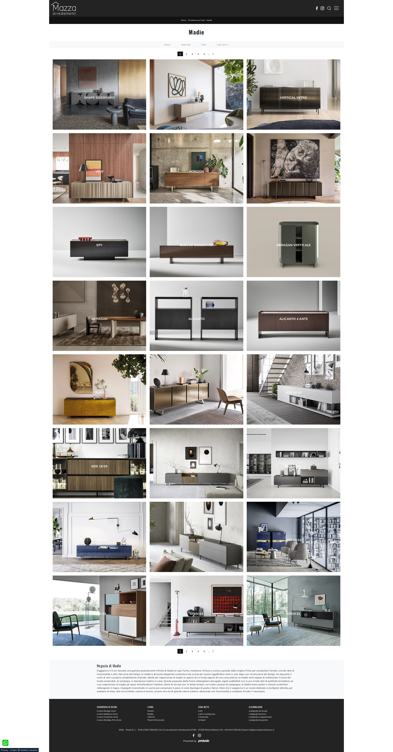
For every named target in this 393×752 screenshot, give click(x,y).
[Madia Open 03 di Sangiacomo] (99, 611)
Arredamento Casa (196, 20)
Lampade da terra (257, 714)
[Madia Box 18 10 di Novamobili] (293, 389)
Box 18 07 (294, 466)
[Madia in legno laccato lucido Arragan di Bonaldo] (99, 316)
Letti (200, 711)
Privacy (4, 750)
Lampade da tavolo (258, 711)
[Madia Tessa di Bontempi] (99, 389)
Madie (209, 20)
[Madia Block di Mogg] (196, 94)
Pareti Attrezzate (156, 720)
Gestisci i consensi (29, 750)
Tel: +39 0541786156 (230, 730)
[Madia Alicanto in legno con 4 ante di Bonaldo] (293, 316)
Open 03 (99, 613)
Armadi (201, 720)
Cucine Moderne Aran (107, 714)
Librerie (151, 717)
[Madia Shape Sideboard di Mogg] (99, 94)
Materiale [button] (186, 44)
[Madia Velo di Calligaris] (99, 168)
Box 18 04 (294, 540)
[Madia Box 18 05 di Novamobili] (196, 537)
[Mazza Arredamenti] (63, 8)
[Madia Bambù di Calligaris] (293, 168)
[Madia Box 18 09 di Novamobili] (99, 463)
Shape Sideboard (99, 97)
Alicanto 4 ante (293, 319)
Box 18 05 (196, 540)
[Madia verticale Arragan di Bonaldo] (293, 242)
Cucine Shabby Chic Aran (109, 720)
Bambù (294, 171)
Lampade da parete (258, 720)
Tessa (99, 392)
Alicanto (196, 319)
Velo (99, 171)
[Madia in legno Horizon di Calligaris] (196, 168)
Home (183, 20)
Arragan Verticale (293, 245)
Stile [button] (204, 44)
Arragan (99, 319)
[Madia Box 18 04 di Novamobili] (293, 537)
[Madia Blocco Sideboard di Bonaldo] (196, 242)
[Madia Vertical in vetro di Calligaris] (293, 94)
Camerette (203, 717)
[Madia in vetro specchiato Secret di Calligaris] (196, 389)
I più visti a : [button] (223, 44)
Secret (196, 392)
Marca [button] (167, 44)
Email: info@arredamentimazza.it (258, 730)
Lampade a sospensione (260, 717)
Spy (99, 245)
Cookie (13, 750)
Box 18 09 (99, 466)
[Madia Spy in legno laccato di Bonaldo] (99, 242)
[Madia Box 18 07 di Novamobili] (293, 463)
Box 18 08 (196, 466)
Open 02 (196, 613)
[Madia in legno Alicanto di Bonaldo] (196, 316)
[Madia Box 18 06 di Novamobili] (99, 537)
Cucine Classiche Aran (107, 717)
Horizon (196, 171)
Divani (151, 711)
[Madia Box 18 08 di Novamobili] (196, 463)
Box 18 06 (99, 540)
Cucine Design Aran (106, 711)
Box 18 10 (294, 392)
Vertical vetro (293, 97)
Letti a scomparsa (206, 714)
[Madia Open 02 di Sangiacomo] (196, 611)
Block (196, 97)
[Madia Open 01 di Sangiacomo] (293, 611)
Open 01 (293, 613)
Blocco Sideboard (196, 245)
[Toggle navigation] (336, 8)
